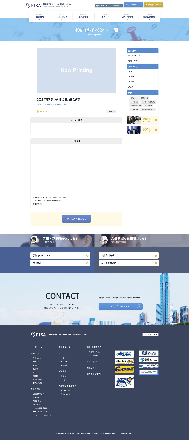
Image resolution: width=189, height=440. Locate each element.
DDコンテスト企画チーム (139, 98)
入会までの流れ (108, 263)
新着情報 (62, 371)
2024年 (131, 81)
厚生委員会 (148, 105)
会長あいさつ (38, 358)
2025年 (131, 76)
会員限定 (64, 365)
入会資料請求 (107, 255)
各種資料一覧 (38, 379)
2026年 (131, 71)
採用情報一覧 (94, 355)
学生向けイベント (41, 255)
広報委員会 (37, 401)
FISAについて (36, 353)
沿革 (34, 372)
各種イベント (133, 60)
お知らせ (64, 376)
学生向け (64, 361)
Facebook (116, 5)
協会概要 (36, 361)
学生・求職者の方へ (133, 4)
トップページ (36, 347)
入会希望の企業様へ (153, 4)
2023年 (131, 86)
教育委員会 (134, 109)
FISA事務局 (135, 102)
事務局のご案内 (38, 383)
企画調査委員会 (136, 105)
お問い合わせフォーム (121, 306)
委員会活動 (35, 389)
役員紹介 (36, 369)
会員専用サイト (102, 5)
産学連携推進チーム (148, 109)
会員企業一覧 (64, 347)
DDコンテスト (134, 55)
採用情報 (37, 263)
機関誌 (35, 376)
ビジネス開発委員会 (148, 102)
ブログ (63, 380)
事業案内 (36, 365)
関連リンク (91, 367)
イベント (62, 353)
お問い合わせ (92, 361)
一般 (62, 358)
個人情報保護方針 (94, 374)
